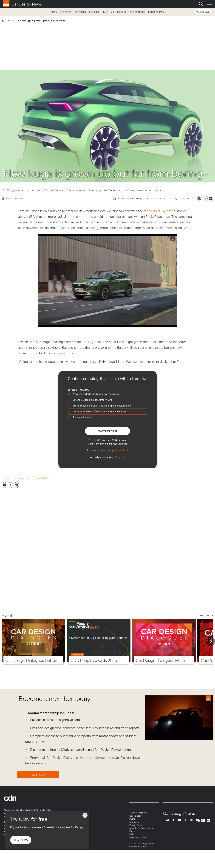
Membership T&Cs (138, 837)
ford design (42, 477)
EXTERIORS (80, 12)
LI (168, 820)
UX (112, 12)
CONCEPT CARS (156, 12)
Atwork (143, 846)
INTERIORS (94, 12)
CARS (54, 12)
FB (174, 820)
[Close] (85, 815)
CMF (105, 12)
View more (203, 615)
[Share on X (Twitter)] (205, 198)
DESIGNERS (65, 12)
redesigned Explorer (158, 211)
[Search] (201, 4)
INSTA (192, 820)
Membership (203, 11)
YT (180, 820)
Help (131, 834)
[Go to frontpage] (22, 3)
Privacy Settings (137, 825)
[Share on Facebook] (199, 198)
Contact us (134, 822)
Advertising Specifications (141, 828)
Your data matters (138, 812)
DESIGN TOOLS (137, 12)
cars (29, 477)
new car (18, 477)
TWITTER (186, 820)
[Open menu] (209, 3)
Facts (132, 831)
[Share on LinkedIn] (210, 198)
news (6, 477)
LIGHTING (122, 12)
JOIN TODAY (39, 775)
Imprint (132, 818)
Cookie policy (135, 815)
